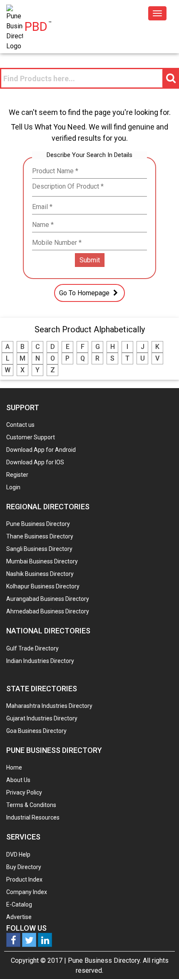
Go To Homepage (85, 293)
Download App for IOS (35, 462)
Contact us (20, 424)
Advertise (19, 917)
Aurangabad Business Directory (47, 598)
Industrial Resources (33, 817)
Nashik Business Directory (40, 573)
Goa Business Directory (36, 730)
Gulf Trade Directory (32, 648)
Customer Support (30, 437)
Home (14, 767)
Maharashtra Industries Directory (49, 705)
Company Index (26, 892)
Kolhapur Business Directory (43, 586)
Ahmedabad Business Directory (47, 611)
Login (13, 487)
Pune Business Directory (38, 524)
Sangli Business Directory (39, 549)
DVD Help (18, 854)
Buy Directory (23, 867)
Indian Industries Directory (40, 661)
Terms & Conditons (31, 805)
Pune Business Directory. (104, 960)
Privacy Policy (24, 792)
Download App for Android (41, 449)
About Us (18, 780)
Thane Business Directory (39, 536)
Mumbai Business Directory (42, 561)
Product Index (24, 879)
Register (17, 474)
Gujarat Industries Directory (41, 718)
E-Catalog (19, 904)
